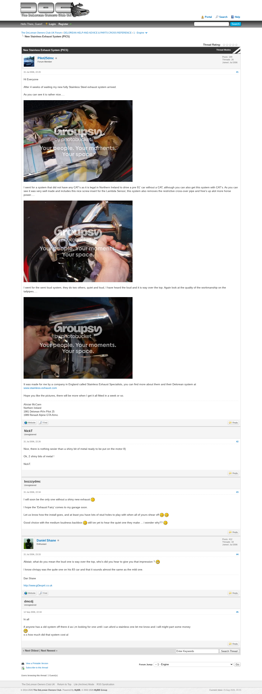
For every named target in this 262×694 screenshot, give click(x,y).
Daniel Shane (46, 540)
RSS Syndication (105, 684)
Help (237, 17)
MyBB (77, 690)
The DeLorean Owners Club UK (38, 684)
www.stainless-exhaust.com (40, 387)
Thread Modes (223, 50)
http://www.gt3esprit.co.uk (38, 585)
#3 (237, 492)
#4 (237, 554)
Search (223, 17)
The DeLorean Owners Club (47, 690)
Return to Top (64, 684)
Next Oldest (32, 650)
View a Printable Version (37, 663)
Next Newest (48, 650)
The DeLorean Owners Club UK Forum (41, 32)
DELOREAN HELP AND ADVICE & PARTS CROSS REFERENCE (98, 32)
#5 (237, 612)
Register (63, 24)
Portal (208, 17)
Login (52, 24)
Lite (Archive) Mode (84, 684)
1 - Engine (138, 32)
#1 (237, 72)
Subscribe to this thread (37, 667)
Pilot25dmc (46, 58)
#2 (237, 441)
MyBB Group (100, 690)
